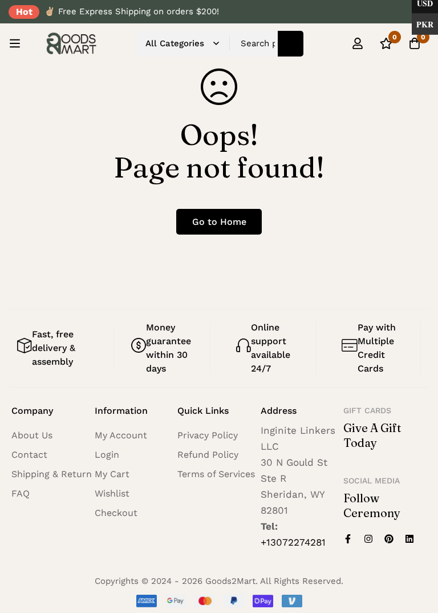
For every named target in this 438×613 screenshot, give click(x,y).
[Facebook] (347, 538)
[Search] (290, 44)
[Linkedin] (409, 538)
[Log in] (357, 43)
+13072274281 (293, 542)
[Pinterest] (389, 538)
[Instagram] (368, 538)
